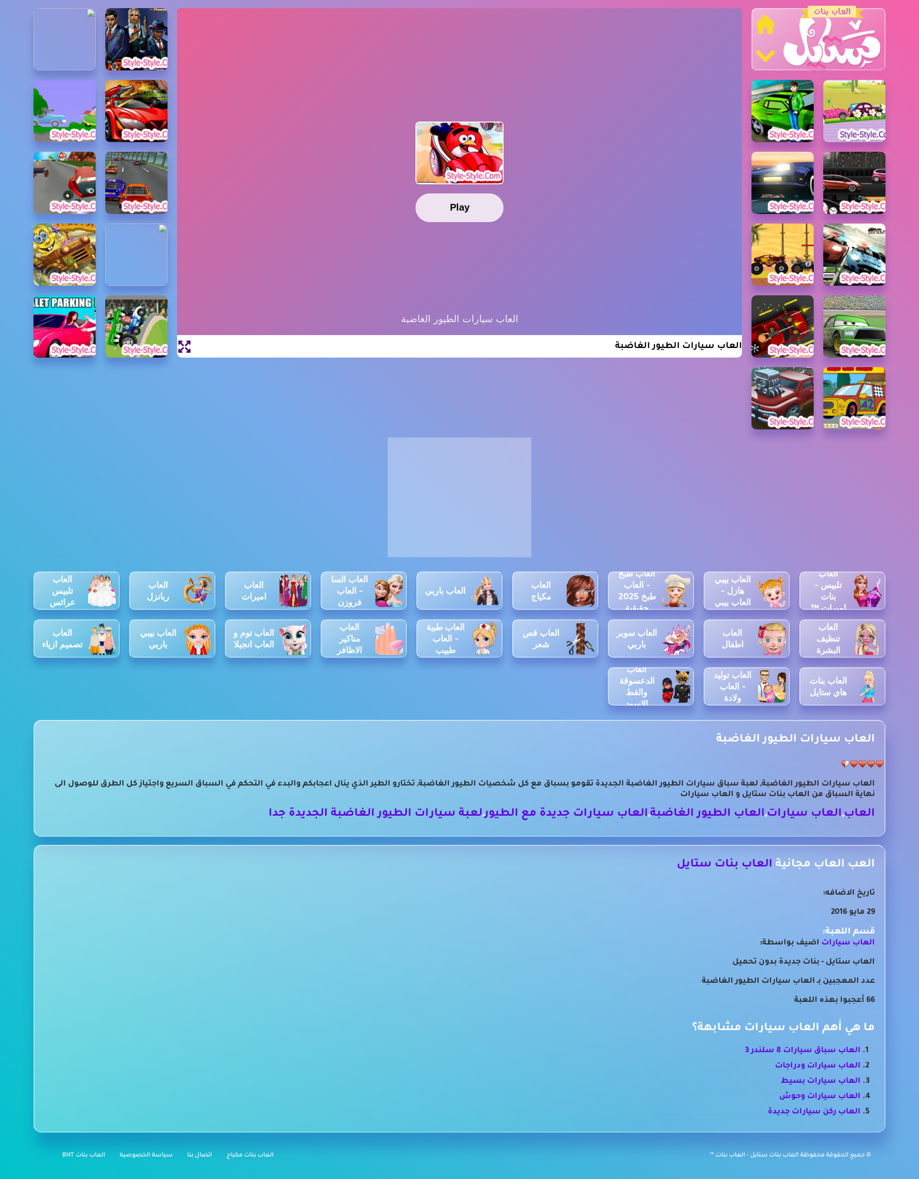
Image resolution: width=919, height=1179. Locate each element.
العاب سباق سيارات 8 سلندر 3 (803, 1050)
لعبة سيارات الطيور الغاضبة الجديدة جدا (375, 814)
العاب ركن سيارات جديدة (814, 1112)
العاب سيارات (804, 814)
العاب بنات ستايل (725, 865)
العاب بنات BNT (83, 1155)
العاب (859, 814)
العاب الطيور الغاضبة (707, 814)
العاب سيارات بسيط (821, 1081)
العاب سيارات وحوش (820, 1096)
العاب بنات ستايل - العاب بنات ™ (755, 1155)
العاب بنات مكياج (250, 1155)
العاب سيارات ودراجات (818, 1066)
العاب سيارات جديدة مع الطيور (566, 814)
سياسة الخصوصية (146, 1155)
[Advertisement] (459, 502)
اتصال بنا (199, 1155)
